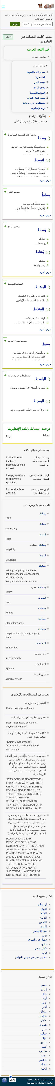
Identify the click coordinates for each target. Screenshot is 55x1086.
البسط (42, 534)
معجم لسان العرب (36, 98)
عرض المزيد (45, 180)
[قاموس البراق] (46, 6)
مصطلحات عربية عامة (34, 103)
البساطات (41, 643)
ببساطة (42, 587)
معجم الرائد (39, 87)
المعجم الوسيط (37, 92)
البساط (42, 597)
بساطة (42, 545)
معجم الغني (39, 82)
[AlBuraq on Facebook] (4, 1081)
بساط (43, 513)
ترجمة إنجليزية (38, 108)
